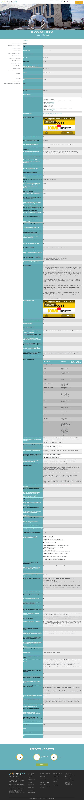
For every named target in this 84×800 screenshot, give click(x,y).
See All (42, 764)
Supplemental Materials (15, 63)
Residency (18, 73)
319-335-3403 (51, 102)
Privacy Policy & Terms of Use (44, 798)
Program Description (16, 55)
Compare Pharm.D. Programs (45, 786)
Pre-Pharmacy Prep (56, 778)
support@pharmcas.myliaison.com (70, 780)
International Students (31, 792)
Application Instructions (37, 3)
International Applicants (15, 76)
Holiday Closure (27, 757)
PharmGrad (55, 781)
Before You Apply (30, 776)
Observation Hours (16, 68)
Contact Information (16, 43)
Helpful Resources (67, 3)
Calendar (51, 1)
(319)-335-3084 (52, 109)
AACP (53, 798)
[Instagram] (67, 1)
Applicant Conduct (48, 3)
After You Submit (30, 789)
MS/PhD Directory (43, 787)
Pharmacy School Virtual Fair (44, 757)
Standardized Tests (16, 65)
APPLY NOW (79, 2)
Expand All (25, 43)
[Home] (9, 2)
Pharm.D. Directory (43, 784)
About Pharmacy (55, 779)
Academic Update (31, 787)
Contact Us (57, 1)
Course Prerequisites (16, 60)
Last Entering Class (16, 50)
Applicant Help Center (56, 774)
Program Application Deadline (14, 45)
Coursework (30, 782)
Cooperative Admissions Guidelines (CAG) (44, 779)
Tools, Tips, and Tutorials (57, 776)
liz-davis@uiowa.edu (50, 103)
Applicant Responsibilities (44, 774)
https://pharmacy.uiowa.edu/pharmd (50, 115)
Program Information (16, 48)
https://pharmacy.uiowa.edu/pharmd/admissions (52, 113)
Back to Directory (25, 40)
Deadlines (29, 777)
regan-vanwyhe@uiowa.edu (51, 110)
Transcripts (29, 780)
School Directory (57, 3)
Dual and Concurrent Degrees (14, 53)
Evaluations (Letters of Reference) (13, 70)
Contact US (68, 773)
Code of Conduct (43, 776)
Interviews (18, 78)
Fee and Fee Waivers (31, 779)
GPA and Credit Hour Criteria (14, 58)
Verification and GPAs (31, 790)
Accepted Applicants (16, 81)
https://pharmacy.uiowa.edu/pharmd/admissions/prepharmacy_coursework (58, 485)
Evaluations (30, 785)
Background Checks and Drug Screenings (12, 83)
